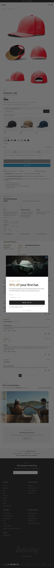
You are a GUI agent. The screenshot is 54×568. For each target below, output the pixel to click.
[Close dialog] (46, 257)
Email (11, 294)
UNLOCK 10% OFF (27, 302)
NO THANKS (27, 310)
